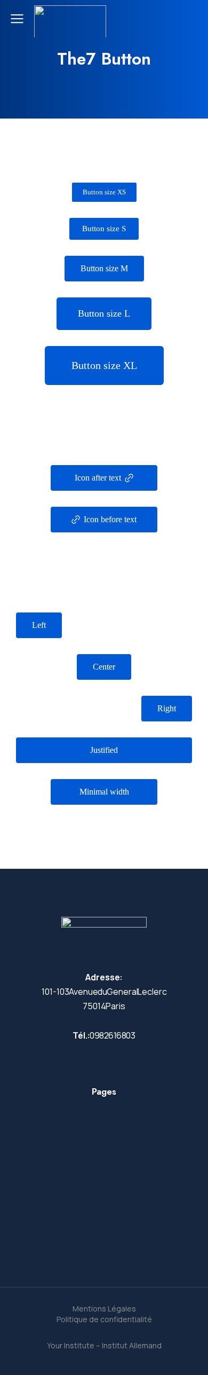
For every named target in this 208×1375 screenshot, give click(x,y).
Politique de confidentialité (104, 1319)
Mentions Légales (104, 1308)
